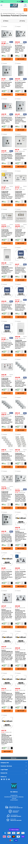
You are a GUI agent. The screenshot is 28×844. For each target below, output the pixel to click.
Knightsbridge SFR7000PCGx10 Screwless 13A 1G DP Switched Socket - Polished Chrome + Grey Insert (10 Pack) (20, 457)
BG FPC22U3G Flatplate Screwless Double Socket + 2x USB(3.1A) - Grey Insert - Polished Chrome (20, 49)
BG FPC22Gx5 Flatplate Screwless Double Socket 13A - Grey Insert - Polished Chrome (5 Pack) (6, 420)
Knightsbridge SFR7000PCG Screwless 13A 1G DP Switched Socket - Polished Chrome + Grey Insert (20, 156)
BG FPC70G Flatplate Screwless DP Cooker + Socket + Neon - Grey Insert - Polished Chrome (7, 120)
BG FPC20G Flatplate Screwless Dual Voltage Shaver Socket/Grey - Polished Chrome (20, 85)
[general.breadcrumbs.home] (2, 13)
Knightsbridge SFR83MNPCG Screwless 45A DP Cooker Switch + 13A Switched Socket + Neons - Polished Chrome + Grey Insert (6, 382)
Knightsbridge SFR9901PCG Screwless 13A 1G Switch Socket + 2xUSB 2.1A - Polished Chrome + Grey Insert (6, 195)
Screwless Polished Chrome (9, 13)
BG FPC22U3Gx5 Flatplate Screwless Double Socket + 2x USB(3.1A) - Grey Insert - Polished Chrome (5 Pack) (20, 420)
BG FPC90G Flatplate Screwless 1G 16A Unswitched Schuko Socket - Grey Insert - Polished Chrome (20, 307)
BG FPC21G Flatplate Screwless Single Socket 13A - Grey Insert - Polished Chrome (6, 85)
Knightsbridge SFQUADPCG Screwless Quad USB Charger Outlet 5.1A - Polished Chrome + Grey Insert (20, 233)
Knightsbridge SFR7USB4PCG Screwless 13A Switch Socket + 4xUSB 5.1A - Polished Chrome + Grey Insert (7, 233)
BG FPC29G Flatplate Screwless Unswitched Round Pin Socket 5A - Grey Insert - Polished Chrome (7, 157)
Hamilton (17, 541)
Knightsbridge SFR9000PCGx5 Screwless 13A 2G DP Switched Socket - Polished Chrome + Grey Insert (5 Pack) (6, 457)
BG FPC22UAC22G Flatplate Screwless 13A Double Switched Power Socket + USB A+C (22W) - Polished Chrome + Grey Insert (20, 498)
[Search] (25, 9)
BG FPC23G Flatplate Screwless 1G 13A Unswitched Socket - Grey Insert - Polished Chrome (20, 270)
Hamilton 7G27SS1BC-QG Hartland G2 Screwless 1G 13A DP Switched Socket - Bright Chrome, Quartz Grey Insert (6, 575)
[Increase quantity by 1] (12, 56)
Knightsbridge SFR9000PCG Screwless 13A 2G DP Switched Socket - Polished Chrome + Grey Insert (20, 195)
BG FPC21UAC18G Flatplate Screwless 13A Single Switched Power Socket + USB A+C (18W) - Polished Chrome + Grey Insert (6, 538)
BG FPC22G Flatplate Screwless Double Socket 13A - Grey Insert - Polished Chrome (6, 49)
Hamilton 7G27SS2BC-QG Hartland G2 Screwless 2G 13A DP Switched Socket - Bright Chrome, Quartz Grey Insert (20, 575)
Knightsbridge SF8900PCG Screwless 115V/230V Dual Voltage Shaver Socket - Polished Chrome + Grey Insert (7, 270)
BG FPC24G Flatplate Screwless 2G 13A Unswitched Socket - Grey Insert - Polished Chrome (6, 307)
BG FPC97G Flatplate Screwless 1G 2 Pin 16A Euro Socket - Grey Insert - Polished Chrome (7, 345)
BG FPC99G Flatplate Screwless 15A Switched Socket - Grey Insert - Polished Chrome (20, 120)
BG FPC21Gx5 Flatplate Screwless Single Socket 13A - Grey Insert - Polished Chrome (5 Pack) (20, 383)
